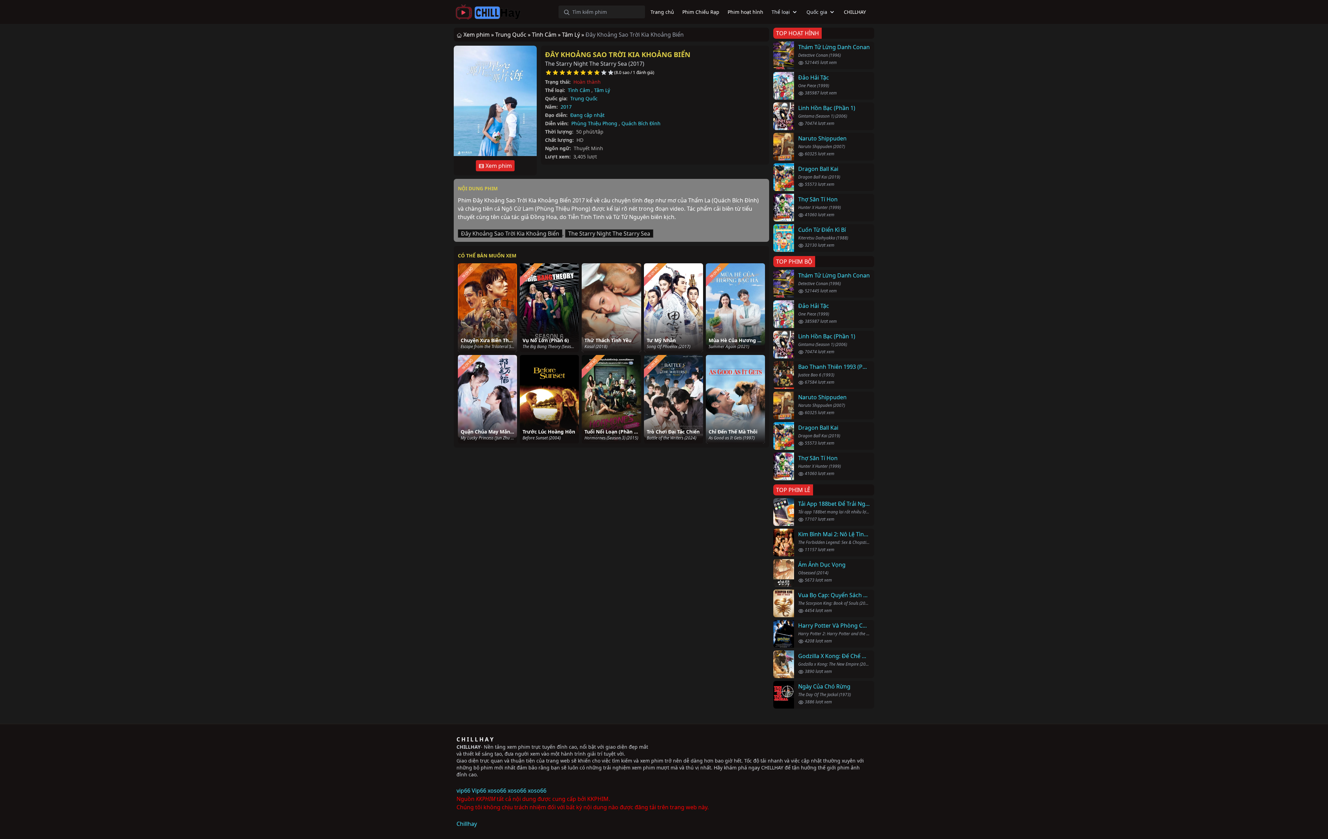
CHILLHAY (468, 747)
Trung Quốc (584, 98)
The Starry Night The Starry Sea (609, 233)
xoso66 (497, 790)
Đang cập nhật (587, 115)
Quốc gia (816, 12)
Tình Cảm (579, 90)
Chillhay (466, 824)
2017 (566, 106)
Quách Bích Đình (641, 123)
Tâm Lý (602, 90)
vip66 (463, 790)
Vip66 (479, 790)
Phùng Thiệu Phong (594, 123)
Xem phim (498, 166)
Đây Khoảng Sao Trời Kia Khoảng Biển (617, 54)
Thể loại (781, 12)
